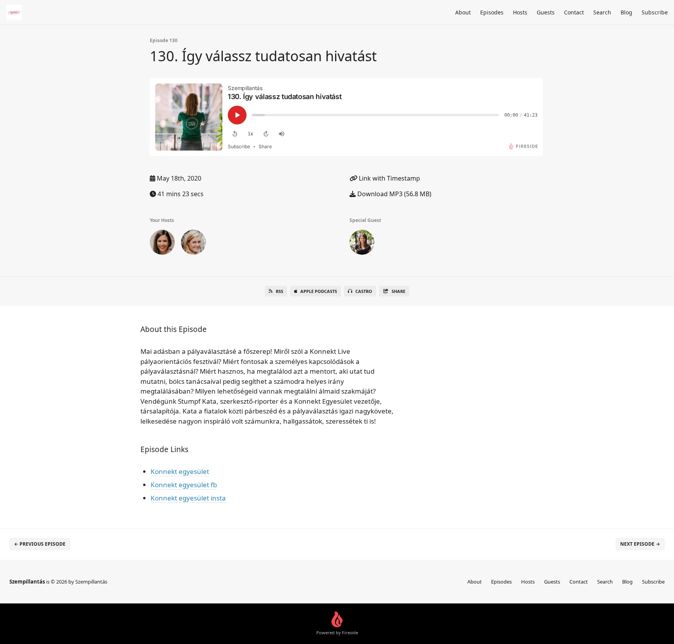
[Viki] (193, 244)
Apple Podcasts (318, 291)
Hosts (520, 12)
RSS (279, 291)
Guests (546, 12)
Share (398, 291)
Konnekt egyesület (180, 471)
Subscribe (655, 12)
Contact (574, 12)
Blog (626, 12)
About (463, 12)
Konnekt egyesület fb (184, 484)
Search (602, 12)
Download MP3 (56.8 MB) (393, 194)
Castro (363, 291)
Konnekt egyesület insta (188, 497)
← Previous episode (40, 544)
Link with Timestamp (388, 178)
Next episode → (640, 544)
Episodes (492, 12)
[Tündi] (162, 244)
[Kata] (361, 244)
